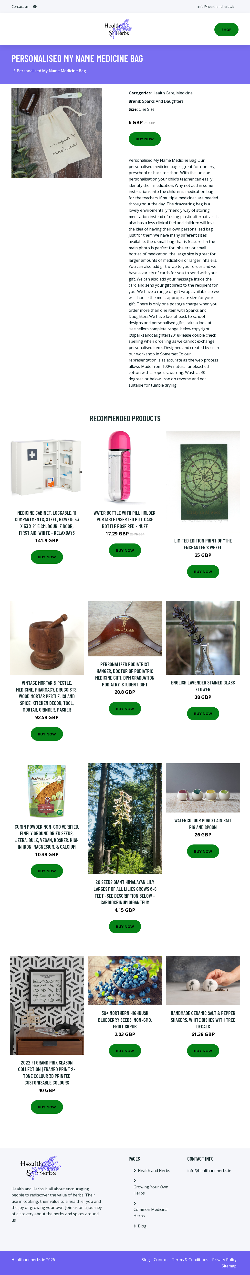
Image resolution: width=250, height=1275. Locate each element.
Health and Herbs (154, 1170)
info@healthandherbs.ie (216, 6)
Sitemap (229, 1266)
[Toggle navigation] (18, 29)
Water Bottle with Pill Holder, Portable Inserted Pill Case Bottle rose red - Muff (125, 519)
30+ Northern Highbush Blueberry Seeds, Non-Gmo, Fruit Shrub (125, 1019)
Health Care (163, 93)
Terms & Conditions (190, 1259)
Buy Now (145, 138)
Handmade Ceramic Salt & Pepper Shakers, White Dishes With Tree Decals (203, 1019)
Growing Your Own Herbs (151, 1190)
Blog (142, 1226)
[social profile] (35, 6)
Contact (161, 1259)
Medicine (184, 93)
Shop (226, 29)
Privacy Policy (224, 1259)
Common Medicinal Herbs (151, 1212)
